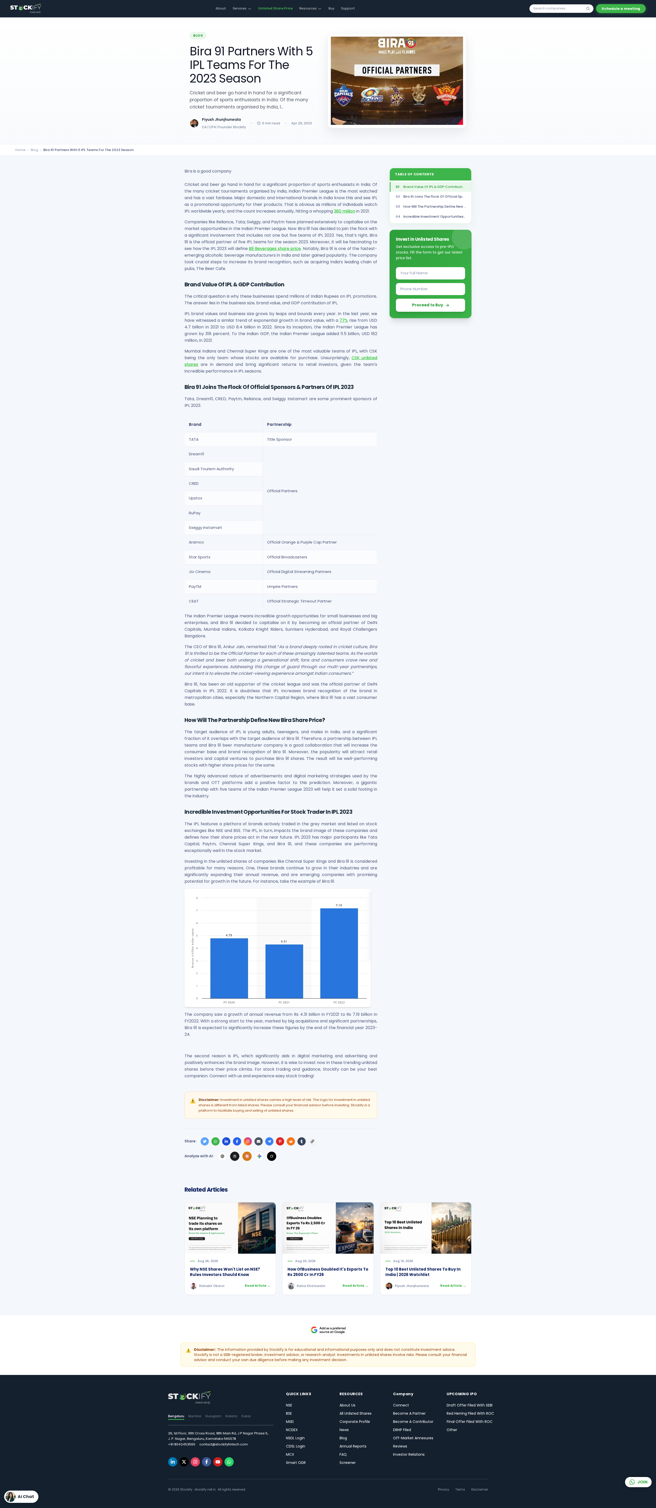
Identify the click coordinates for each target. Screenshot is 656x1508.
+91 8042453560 (181, 1444)
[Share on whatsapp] (215, 1141)
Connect (401, 1405)
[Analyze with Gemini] (259, 1156)
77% (344, 320)
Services (240, 8)
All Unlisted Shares (356, 1413)
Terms (460, 1489)
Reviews (400, 1446)
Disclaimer (479, 1489)
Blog (34, 149)
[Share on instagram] (248, 1141)
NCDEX (292, 1429)
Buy (331, 8)
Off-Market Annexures (413, 1438)
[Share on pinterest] (280, 1141)
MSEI (290, 1421)
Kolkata (231, 1416)
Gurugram (213, 1416)
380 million (344, 211)
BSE (289, 1413)
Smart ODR (296, 1462)
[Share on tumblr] (302, 1141)
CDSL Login (295, 1446)
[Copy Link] (312, 1141)
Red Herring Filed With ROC (470, 1413)
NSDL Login (295, 1438)
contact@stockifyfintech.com (223, 1444)
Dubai (246, 1416)
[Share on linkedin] (226, 1141)
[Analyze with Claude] (247, 1156)
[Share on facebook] (237, 1141)
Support (348, 8)
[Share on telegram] (269, 1141)
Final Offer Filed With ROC (470, 1421)
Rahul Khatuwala (311, 1286)
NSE (289, 1405)
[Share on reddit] (291, 1141)
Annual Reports (353, 1446)
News (344, 1429)
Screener (348, 1462)
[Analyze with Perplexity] (234, 1156)
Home (20, 149)
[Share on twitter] (205, 1141)
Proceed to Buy (427, 305)
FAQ (343, 1454)
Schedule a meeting (621, 8)
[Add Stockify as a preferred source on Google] (328, 1330)
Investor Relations (409, 1454)
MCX (290, 1454)
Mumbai (194, 1416)
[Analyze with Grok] (271, 1156)
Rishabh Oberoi (211, 1286)
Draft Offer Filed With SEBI (470, 1405)
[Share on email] (258, 1141)
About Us (347, 1405)
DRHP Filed (402, 1429)
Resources (308, 8)
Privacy (443, 1489)
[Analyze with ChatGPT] (222, 1156)
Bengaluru (176, 1416)
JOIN (642, 1482)
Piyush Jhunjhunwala (221, 119)
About (221, 8)
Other (452, 1429)
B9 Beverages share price (275, 249)
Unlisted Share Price (275, 8)
